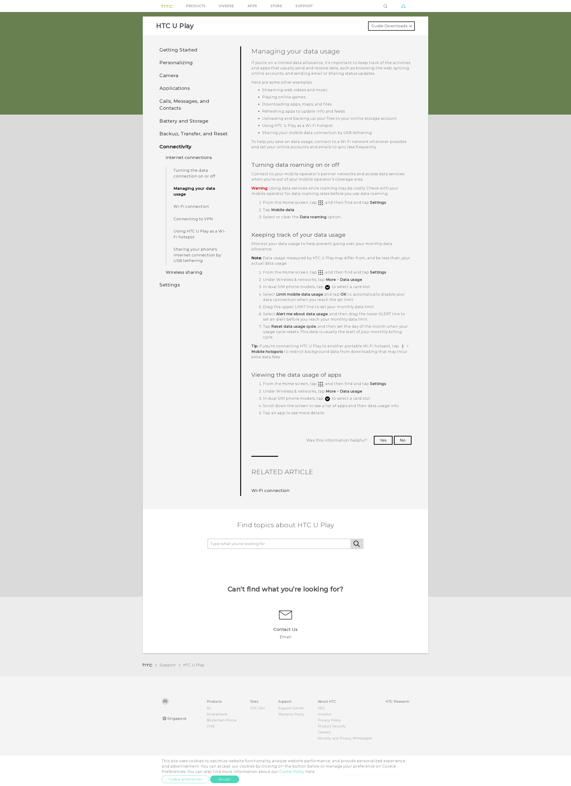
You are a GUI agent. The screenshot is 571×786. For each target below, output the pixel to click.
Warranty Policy (291, 714)
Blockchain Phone (222, 720)
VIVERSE (226, 6)
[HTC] (167, 6)
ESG (321, 708)
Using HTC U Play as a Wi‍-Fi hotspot (200, 234)
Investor (325, 714)
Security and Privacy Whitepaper (345, 738)
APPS (252, 6)
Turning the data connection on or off (194, 173)
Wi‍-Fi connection (191, 206)
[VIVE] (403, 6)
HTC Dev (257, 708)
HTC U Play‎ (193, 665)
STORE (276, 6)
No (402, 440)
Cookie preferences (185, 779)
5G (209, 708)
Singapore (177, 718)
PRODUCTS (195, 6)
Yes (383, 440)
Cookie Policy (291, 772)
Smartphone (217, 714)
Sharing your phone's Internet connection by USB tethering (197, 255)
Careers (324, 732)
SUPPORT (304, 6)
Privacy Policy (329, 720)
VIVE (211, 726)
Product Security (332, 726)
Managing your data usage (194, 191)
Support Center (291, 708)
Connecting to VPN (193, 219)
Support (167, 665)
